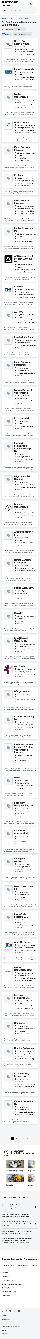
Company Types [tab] (8, 1265)
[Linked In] (2, 1311)
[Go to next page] (27, 1138)
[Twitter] (10, 1311)
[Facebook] (6, 1311)
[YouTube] (19, 1311)
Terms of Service (6, 1323)
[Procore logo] (10, 2)
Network (7, 5)
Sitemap (4, 1330)
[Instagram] (14, 1311)
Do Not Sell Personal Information (11, 1326)
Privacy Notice (6, 1319)
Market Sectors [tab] (22, 1265)
